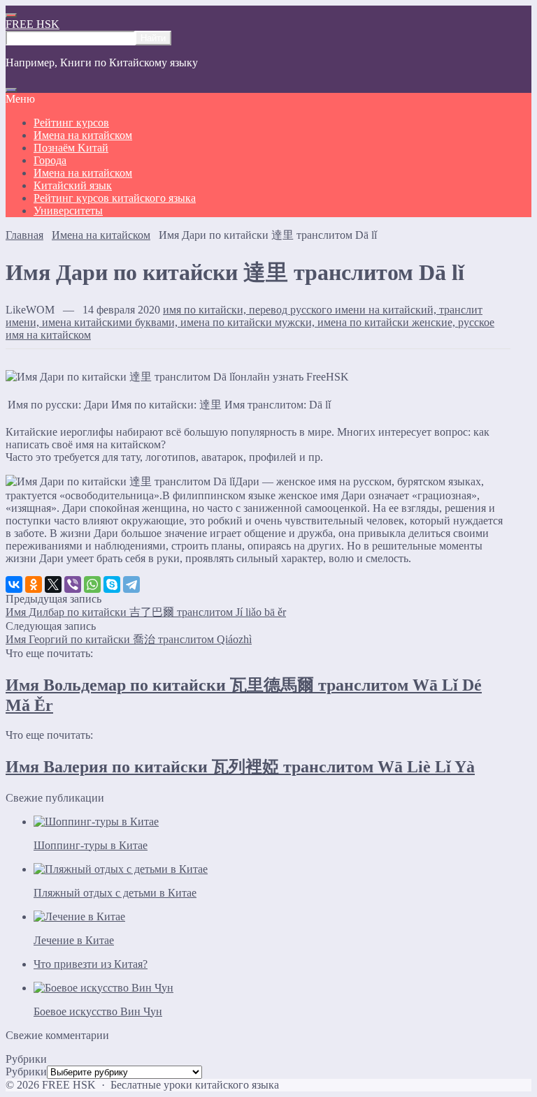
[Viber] (72, 584)
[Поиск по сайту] (11, 90)
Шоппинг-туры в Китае (91, 845)
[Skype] (111, 584)
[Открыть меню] (11, 15)
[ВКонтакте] (14, 584)
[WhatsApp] (92, 584)
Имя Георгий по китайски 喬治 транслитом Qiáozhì (129, 639)
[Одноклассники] (33, 584)
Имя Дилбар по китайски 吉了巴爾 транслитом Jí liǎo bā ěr (146, 612)
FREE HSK (32, 24)
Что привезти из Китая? (91, 964)
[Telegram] (131, 584)
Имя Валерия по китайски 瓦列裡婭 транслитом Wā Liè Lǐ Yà (240, 767)
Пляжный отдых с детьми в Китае (115, 893)
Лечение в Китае (74, 940)
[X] (53, 584)
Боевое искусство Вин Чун (98, 1011)
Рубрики (26, 1071)
